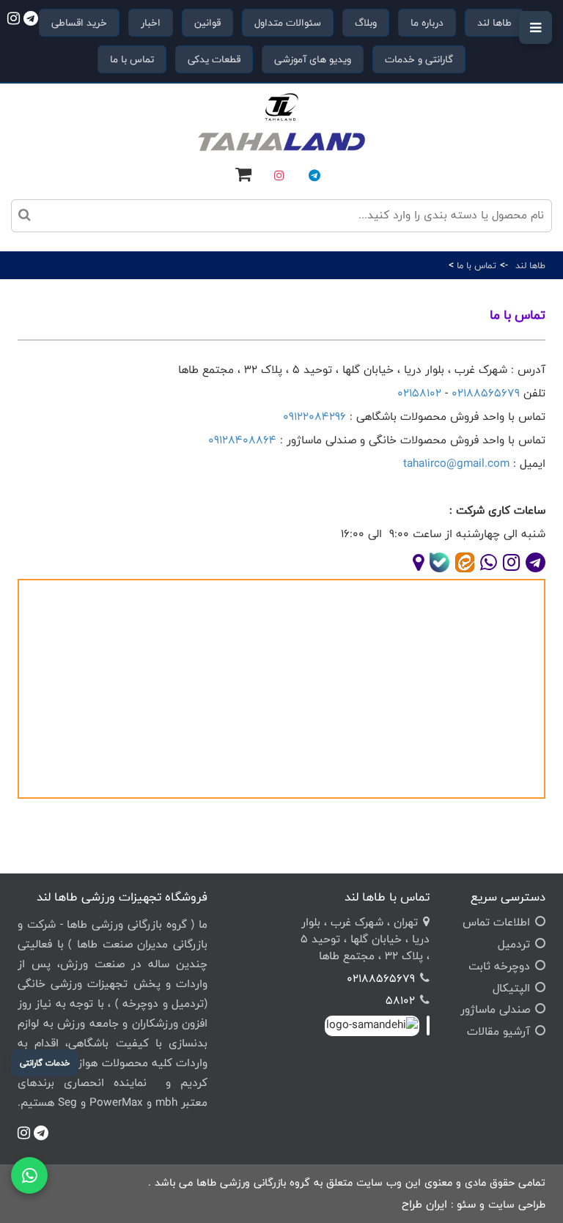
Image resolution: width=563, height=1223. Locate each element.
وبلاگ (366, 23)
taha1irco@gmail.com (456, 463)
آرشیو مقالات (498, 1031)
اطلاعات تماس (496, 922)
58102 (400, 1000)
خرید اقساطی (79, 23)
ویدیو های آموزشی (312, 59)
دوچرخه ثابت (499, 966)
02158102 (419, 393)
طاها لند (494, 23)
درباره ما (427, 23)
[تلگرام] (314, 175)
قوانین (207, 23)
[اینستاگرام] (279, 175)
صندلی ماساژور (495, 1009)
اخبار (151, 23)
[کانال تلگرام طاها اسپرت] (38, 20)
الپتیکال (511, 988)
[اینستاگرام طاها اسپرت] (13, 20)
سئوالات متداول (287, 23)
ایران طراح (424, 1204)
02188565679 (486, 393)
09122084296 (314, 416)
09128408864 (242, 440)
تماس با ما (132, 59)
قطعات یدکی (214, 59)
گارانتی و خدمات (419, 59)
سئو (466, 1204)
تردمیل (514, 944)
